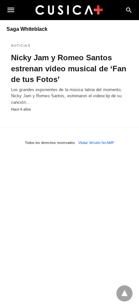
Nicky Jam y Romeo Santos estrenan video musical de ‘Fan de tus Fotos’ (68, 68)
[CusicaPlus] (69, 9)
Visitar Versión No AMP (96, 143)
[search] (129, 10)
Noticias (20, 45)
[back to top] (124, 293)
